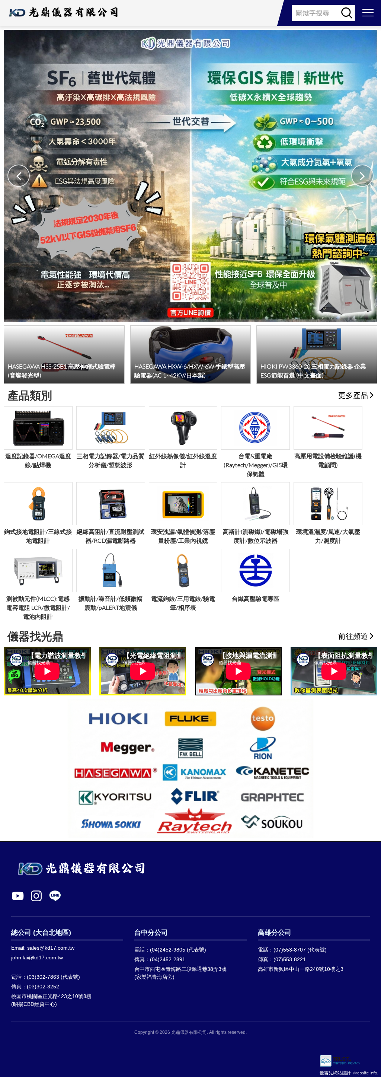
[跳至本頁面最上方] (368, 1067)
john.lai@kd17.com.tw (37, 957)
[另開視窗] (360, 1038)
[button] (362, 176)
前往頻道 (353, 635)
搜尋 (347, 13)
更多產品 (353, 395)
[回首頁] (63, 13)
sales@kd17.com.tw (50, 948)
